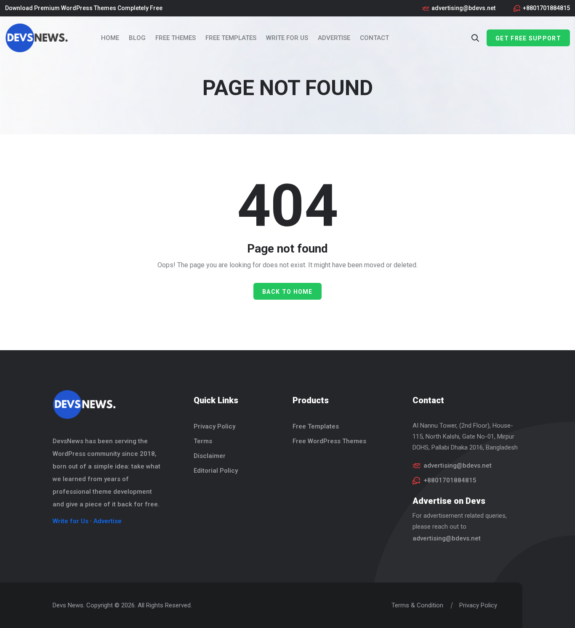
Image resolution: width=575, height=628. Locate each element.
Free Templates (230, 38)
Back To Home (287, 291)
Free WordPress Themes (329, 441)
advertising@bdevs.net (463, 8)
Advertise (334, 38)
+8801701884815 (546, 8)
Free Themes (175, 38)
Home (110, 38)
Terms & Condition (417, 605)
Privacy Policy (214, 426)
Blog (137, 38)
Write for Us (287, 38)
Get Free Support (528, 38)
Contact (374, 38)
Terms (203, 441)
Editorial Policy (216, 470)
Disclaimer (210, 456)
